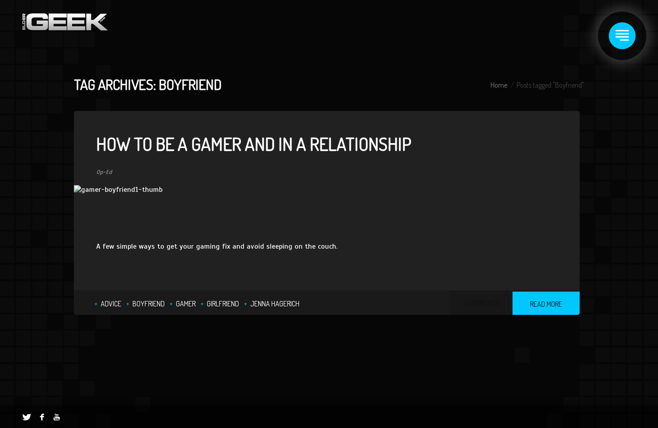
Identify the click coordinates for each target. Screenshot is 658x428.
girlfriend (223, 303)
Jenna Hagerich (274, 303)
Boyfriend (148, 303)
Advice (111, 303)
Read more (546, 304)
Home (499, 85)
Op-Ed (104, 172)
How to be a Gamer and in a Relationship (253, 143)
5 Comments (481, 302)
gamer (186, 303)
